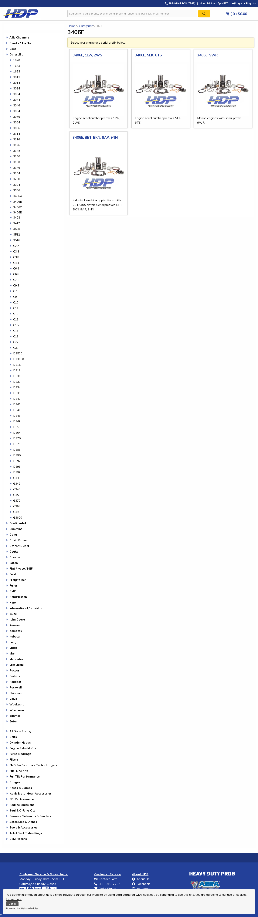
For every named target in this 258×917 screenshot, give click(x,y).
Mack (13, 648)
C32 (16, 348)
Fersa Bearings (20, 754)
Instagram (143, 888)
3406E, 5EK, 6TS (148, 55)
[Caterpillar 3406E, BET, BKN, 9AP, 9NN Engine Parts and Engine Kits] (98, 172)
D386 (17, 449)
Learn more (14, 899)
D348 (17, 415)
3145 (16, 150)
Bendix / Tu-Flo (20, 43)
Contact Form (108, 879)
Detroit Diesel (19, 546)
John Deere (17, 619)
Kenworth (16, 625)
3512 (16, 234)
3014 (16, 83)
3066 (16, 128)
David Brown (18, 540)
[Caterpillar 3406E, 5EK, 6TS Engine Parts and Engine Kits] (161, 90)
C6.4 (16, 268)
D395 (17, 455)
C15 (16, 325)
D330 (17, 376)
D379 (17, 444)
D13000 (18, 359)
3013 (16, 77)
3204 (16, 173)
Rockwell (15, 687)
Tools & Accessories (23, 827)
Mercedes (16, 659)
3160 (16, 162)
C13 (16, 319)
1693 (16, 71)
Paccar (14, 670)
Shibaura (15, 693)
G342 (16, 483)
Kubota (14, 636)
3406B (17, 201)
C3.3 (16, 251)
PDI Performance (21, 799)
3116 (16, 139)
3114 (16, 134)
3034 (16, 94)
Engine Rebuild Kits (22, 748)
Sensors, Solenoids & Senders (30, 816)
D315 (17, 364)
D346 (17, 410)
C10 (16, 302)
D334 (17, 387)
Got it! (12, 903)
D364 (17, 432)
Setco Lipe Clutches (23, 822)
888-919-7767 (109, 884)
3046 (16, 105)
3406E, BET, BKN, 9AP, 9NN (95, 137)
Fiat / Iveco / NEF (21, 568)
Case (12, 49)
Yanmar (15, 716)
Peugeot (15, 682)
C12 (16, 314)
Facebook (143, 884)
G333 (16, 478)
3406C (17, 207)
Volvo (13, 699)
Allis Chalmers (19, 37)
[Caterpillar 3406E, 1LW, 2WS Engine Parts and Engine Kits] (98, 90)
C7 (15, 291)
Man (12, 653)
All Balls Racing (20, 731)
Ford (12, 574)
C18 (16, 336)
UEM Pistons (18, 839)
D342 (17, 398)
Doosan (14, 557)
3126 (16, 145)
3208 (16, 179)
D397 (17, 461)
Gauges (14, 782)
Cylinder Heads (20, 742)
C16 (16, 331)
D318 (17, 370)
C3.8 (16, 257)
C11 (16, 308)
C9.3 (16, 285)
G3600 (17, 517)
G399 (16, 512)
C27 (16, 342)
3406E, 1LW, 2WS (87, 55)
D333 (17, 381)
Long (12, 642)
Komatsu (15, 631)
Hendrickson (18, 597)
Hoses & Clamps (20, 788)
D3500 (17, 353)
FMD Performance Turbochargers (33, 765)
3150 (16, 156)
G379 (16, 500)
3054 (16, 111)
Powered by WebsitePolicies (22, 908)
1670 (16, 60)
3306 (16, 190)
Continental (17, 523)
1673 (16, 66)
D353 (17, 427)
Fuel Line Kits (18, 771)
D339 (17, 393)
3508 (16, 229)
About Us (143, 879)
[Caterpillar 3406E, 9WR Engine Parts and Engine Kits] (223, 90)
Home (71, 26)
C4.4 (16, 263)
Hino (12, 602)
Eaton (13, 563)
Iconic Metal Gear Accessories (30, 793)
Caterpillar (17, 54)
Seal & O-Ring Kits (22, 810)
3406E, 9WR (207, 55)
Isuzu (13, 614)
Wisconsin (16, 710)
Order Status (107, 888)
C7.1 (16, 280)
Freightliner (17, 580)
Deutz (13, 551)
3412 (16, 223)
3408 (16, 217)
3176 (16, 167)
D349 (17, 421)
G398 (16, 506)
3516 (16, 240)
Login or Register (245, 3)
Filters (14, 759)
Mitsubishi (16, 665)
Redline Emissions (21, 805)
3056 (16, 117)
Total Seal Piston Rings (25, 833)
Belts (13, 737)
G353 (16, 495)
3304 (16, 184)
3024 (16, 88)
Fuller (13, 585)
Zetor (13, 721)
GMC (12, 591)
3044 (16, 100)
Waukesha (16, 704)
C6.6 (16, 274)
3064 (16, 122)
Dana (13, 534)
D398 (17, 466)
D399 (17, 472)
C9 (15, 297)
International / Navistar (26, 608)
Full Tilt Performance (24, 776)
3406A (17, 196)
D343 (17, 404)
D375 (17, 438)
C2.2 (16, 246)
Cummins (15, 529)
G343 (16, 489)
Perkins (14, 676)
